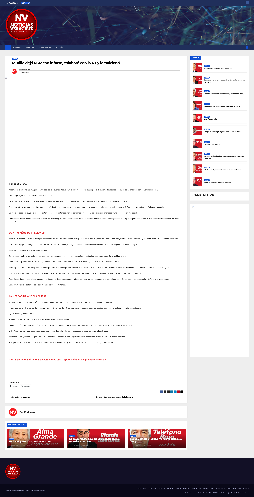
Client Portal (152, 488)
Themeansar (41, 490)
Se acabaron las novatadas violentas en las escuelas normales (94, 440)
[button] (243, 47)
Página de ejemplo (226, 493)
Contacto (170, 488)
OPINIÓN (59, 47)
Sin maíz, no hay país (20, 397)
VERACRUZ (17, 47)
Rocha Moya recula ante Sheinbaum (30, 441)
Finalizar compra (220, 488)
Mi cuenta (246, 488)
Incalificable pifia (210, 119)
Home (139, 488)
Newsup (32, 490)
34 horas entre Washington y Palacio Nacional (222, 106)
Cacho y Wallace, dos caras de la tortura (114, 397)
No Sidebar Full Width (212, 493)
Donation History (208, 488)
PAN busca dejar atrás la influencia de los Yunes (222, 170)
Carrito (145, 488)
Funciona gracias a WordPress (15, 490)
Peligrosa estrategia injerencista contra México (222, 132)
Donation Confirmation (182, 488)
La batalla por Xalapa (212, 144)
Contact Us (161, 488)
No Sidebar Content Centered (194, 493)
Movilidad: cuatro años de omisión (217, 183)
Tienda (247, 493)
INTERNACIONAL (45, 47)
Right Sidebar (238, 493)
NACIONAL (30, 47)
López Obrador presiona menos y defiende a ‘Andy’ (156, 440)
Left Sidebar (237, 488)
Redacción (26, 69)
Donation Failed (196, 488)
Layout (229, 488)
